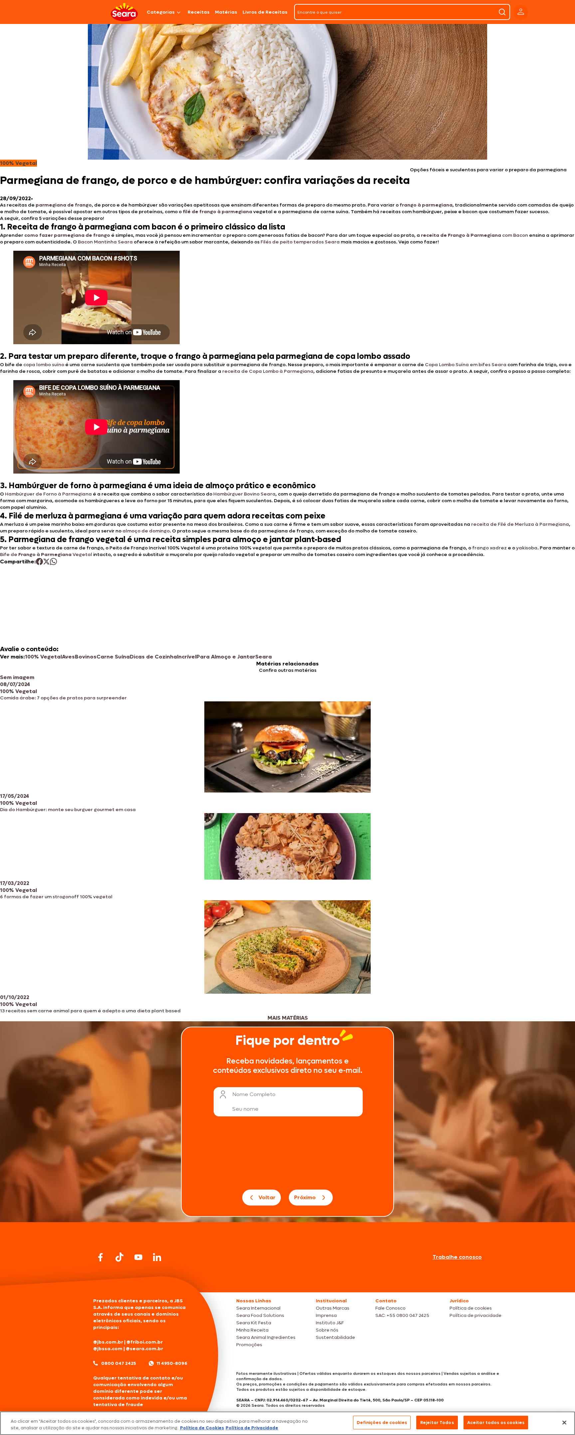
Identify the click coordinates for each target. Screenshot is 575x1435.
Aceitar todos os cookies (495, 1422)
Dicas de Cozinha (153, 656)
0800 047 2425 (118, 1363)
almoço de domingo (146, 531)
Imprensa (326, 1315)
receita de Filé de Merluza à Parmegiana (520, 524)
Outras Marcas (332, 1308)
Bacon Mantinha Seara (105, 242)
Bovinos (85, 656)
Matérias (226, 12)
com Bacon (474, 235)
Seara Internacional (258, 1308)
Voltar (267, 1197)
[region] (287, 1423)
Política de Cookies (202, 1428)
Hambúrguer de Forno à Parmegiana (48, 494)
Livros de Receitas (265, 12)
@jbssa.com (107, 1349)
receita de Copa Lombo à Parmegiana (267, 371)
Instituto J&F (330, 1323)
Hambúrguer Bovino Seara (244, 494)
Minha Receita (252, 1330)
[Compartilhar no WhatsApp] (53, 561)
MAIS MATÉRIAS (288, 1017)
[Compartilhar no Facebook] (39, 561)
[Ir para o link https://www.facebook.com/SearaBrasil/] (100, 1257)
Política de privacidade (475, 1315)
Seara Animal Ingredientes (265, 1337)
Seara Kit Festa (253, 1323)
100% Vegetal (43, 656)
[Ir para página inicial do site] (287, 1279)
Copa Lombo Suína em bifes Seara (465, 364)
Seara (263, 656)
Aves (68, 656)
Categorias (161, 12)
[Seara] (124, 12)
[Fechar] (564, 1422)
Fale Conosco (390, 1308)
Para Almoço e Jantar (225, 656)
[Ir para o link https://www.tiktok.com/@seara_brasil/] (119, 1257)
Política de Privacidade (252, 1428)
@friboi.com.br (144, 1342)
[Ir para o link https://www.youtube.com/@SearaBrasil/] (138, 1257)
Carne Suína (113, 656)
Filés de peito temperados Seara (300, 242)
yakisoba (526, 548)
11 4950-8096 (172, 1363)
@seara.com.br (144, 1349)
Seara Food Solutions (260, 1315)
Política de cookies (471, 1308)
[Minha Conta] (520, 12)
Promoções (249, 1345)
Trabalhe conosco (457, 1256)
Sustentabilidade (335, 1337)
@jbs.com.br (108, 1342)
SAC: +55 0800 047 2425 (402, 1315)
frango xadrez (489, 548)
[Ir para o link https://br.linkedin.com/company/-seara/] (157, 1257)
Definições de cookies (382, 1422)
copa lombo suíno (43, 364)
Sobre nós (327, 1330)
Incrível (186, 656)
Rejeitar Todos (437, 1422)
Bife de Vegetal (46, 554)
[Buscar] (502, 12)
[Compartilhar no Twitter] (46, 561)
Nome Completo (254, 1094)
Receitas (199, 12)
